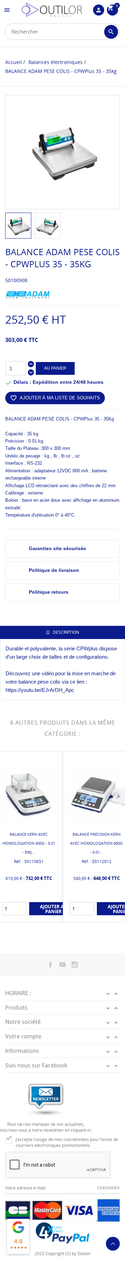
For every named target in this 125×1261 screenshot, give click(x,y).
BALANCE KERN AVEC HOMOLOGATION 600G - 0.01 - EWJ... (28, 843)
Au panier (55, 368)
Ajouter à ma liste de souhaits (55, 398)
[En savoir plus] (35, 914)
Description (65, 632)
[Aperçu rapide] (23, 915)
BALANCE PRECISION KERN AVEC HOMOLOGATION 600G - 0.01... (96, 843)
